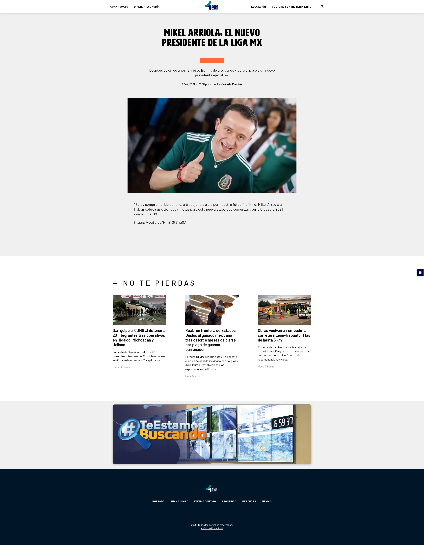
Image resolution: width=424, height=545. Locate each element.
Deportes (249, 501)
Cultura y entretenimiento (291, 6)
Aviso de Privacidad (212, 528)
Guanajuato (119, 6)
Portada (158, 501)
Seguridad (229, 501)
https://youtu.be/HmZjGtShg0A (160, 222)
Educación (258, 6)
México (266, 501)
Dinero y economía (147, 6)
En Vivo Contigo (205, 501)
